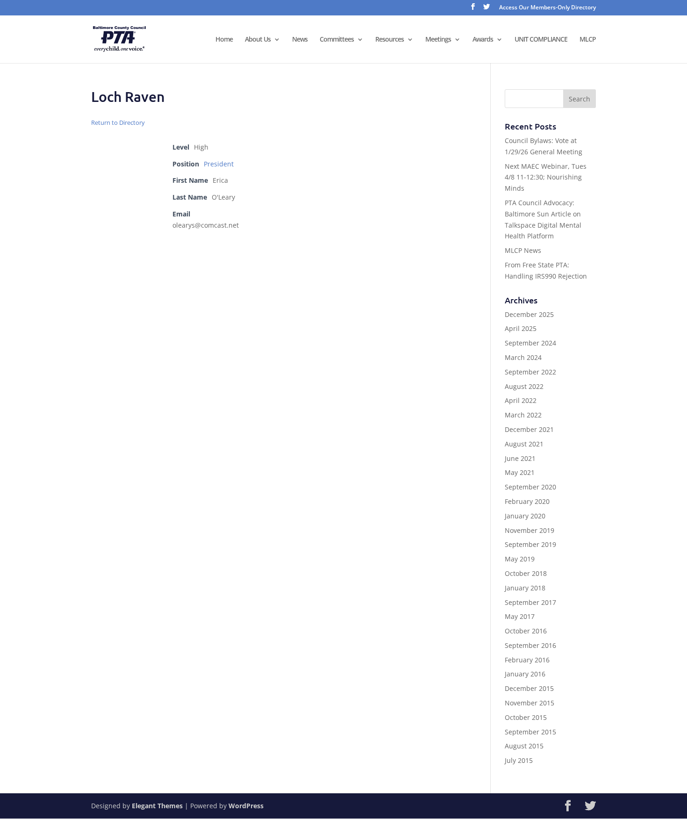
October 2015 (526, 717)
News (300, 39)
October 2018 (526, 573)
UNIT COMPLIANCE (541, 39)
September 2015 (530, 731)
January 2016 (525, 673)
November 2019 (529, 530)
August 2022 (524, 386)
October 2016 (526, 630)
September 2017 (530, 602)
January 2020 (525, 515)
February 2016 (527, 659)
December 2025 (529, 314)
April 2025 (521, 328)
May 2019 (520, 558)
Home (224, 39)
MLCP (588, 39)
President (219, 163)
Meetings (438, 39)
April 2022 (521, 400)
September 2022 (530, 371)
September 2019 (530, 544)
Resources (389, 39)
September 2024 (530, 342)
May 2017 (520, 616)
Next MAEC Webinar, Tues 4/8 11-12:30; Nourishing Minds (546, 177)
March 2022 (523, 414)
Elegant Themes (157, 805)
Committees (337, 39)
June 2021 (520, 458)
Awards (482, 39)
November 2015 (529, 702)
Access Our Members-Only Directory (547, 8)
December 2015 (529, 688)
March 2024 (523, 357)
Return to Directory (118, 122)
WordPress (246, 805)
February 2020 (527, 501)
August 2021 (524, 443)
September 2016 (530, 645)
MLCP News (523, 250)
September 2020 (530, 486)
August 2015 (524, 745)
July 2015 (519, 760)
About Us (258, 39)
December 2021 (529, 429)
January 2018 (525, 587)
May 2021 (520, 472)
